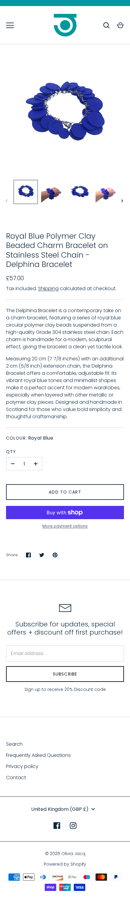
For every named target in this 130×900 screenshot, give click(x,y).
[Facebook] (56, 825)
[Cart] (120, 25)
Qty (11, 452)
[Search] (106, 25)
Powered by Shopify (65, 864)
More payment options (65, 526)
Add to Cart (65, 492)
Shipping (48, 288)
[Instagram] (73, 825)
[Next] (122, 201)
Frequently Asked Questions (38, 755)
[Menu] (10, 25)
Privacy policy (22, 766)
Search (14, 744)
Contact (16, 777)
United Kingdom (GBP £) (60, 809)
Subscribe (65, 674)
